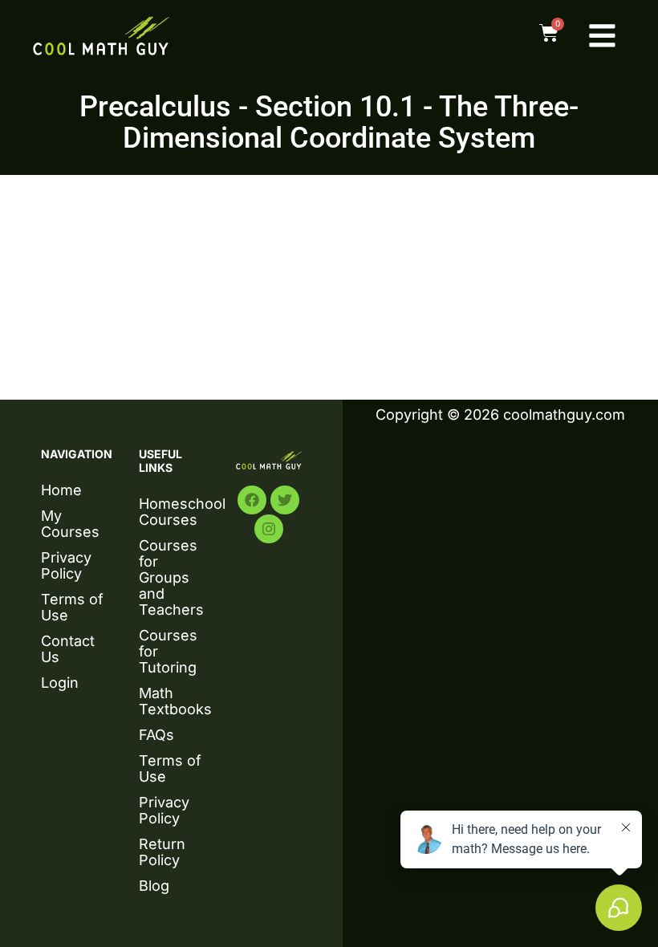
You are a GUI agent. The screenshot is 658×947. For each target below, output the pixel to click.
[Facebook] (252, 500)
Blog (154, 885)
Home (61, 490)
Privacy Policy (66, 565)
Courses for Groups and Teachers (171, 577)
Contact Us (68, 648)
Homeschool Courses (172, 511)
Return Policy (162, 851)
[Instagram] (268, 528)
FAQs (156, 734)
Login (60, 682)
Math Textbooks (172, 701)
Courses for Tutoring (168, 651)
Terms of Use (72, 607)
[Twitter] (284, 500)
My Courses (70, 523)
